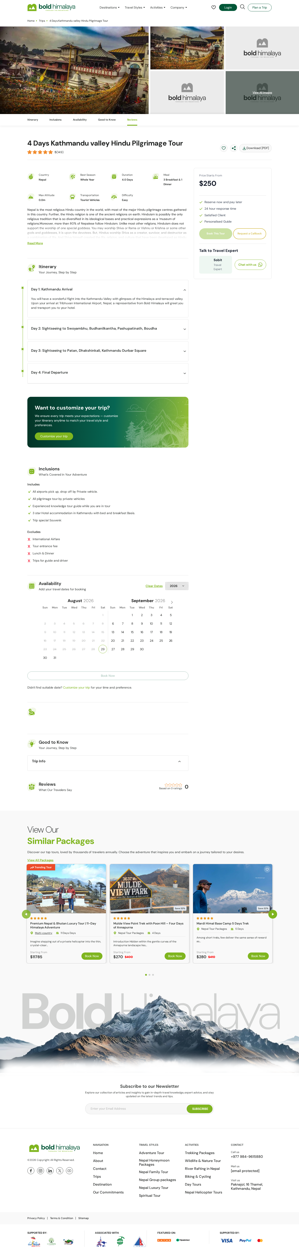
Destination (102, 1184)
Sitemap (83, 1218)
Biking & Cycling (198, 1176)
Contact (99, 1168)
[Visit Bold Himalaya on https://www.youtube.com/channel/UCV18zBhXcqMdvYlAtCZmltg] (69, 1170)
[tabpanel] (66, 913)
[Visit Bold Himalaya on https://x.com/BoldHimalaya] (59, 1170)
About (98, 1160)
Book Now (92, 956)
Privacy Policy (36, 1218)
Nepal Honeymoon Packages (154, 1162)
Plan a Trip (259, 7)
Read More (35, 243)
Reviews (132, 119)
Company (177, 7)
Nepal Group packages (157, 1179)
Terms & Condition (61, 1218)
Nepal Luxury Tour (153, 1187)
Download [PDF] (257, 148)
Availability (80, 119)
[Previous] (26, 914)
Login (228, 7)
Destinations (108, 7)
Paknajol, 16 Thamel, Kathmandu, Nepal (247, 1186)
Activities (156, 7)
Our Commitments (108, 1192)
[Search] (242, 6)
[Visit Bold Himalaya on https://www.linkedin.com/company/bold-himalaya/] (50, 1170)
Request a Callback (249, 233)
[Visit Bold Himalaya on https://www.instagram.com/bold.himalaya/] (40, 1170)
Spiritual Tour (149, 1195)
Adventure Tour (151, 1153)
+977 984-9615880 (247, 1156)
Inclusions (55, 119)
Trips (42, 21)
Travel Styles (133, 7)
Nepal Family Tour (153, 1172)
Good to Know (107, 119)
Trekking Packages (200, 1153)
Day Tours (193, 1184)
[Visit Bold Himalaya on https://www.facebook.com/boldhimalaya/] (30, 1170)
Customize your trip (54, 436)
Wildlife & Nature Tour (203, 1160)
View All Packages (40, 860)
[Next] (272, 914)
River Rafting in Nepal (202, 1168)
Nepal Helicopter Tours (203, 1192)
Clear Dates (154, 586)
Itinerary (32, 119)
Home (31, 21)
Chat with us (247, 265)
